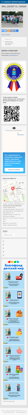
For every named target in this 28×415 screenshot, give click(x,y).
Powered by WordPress (8, 412)
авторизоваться (13, 55)
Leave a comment (5, 34)
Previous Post (9, 42)
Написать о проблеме (14, 169)
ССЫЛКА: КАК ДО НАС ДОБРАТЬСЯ (12, 205)
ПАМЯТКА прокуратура (9, 401)
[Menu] (2, 1)
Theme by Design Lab (21, 412)
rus (10, 9)
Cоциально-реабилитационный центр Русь (15, 2)
